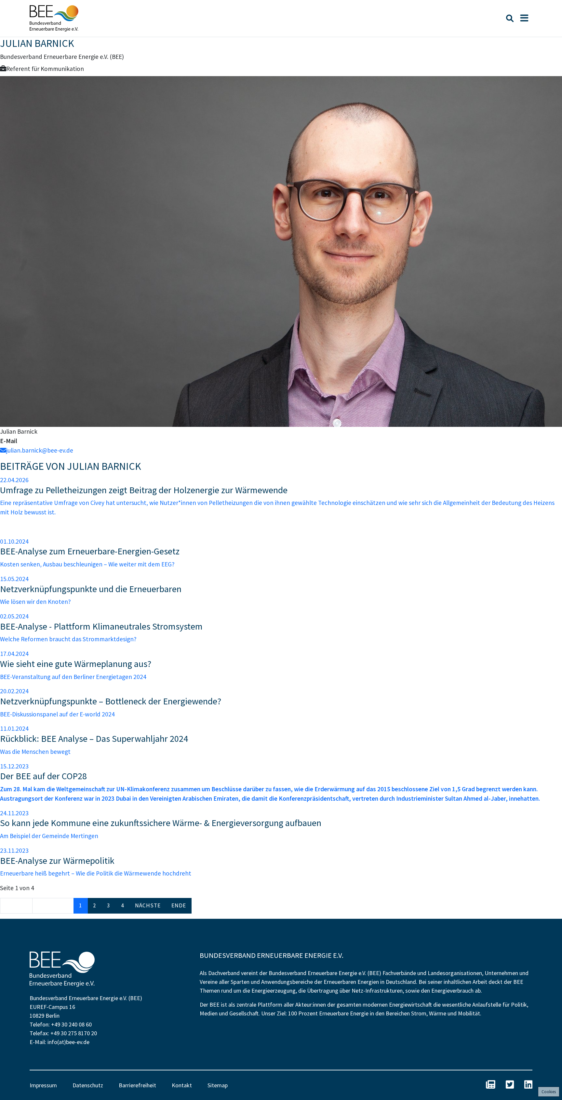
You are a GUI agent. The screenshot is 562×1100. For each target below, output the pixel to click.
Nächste (148, 905)
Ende (178, 905)
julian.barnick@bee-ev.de (39, 450)
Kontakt (182, 1085)
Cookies (549, 1091)
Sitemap (217, 1085)
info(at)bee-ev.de (68, 1042)
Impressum (43, 1085)
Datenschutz (88, 1085)
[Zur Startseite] (54, 18)
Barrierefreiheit (137, 1085)
